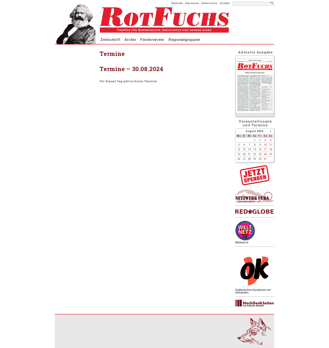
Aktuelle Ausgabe (255, 52)
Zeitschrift (110, 39)
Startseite (177, 3)
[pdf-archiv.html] (254, 112)
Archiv (130, 39)
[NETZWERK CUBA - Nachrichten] (254, 196)
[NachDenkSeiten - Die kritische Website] (254, 303)
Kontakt (225, 3)
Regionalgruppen (184, 39)
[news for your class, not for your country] (254, 212)
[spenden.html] (254, 184)
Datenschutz (209, 3)
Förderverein (152, 39)
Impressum (192, 3)
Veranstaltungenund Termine (255, 123)
